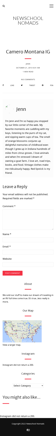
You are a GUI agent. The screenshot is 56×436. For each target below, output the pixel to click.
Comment (9, 206)
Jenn (28, 64)
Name (7, 234)
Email (7, 246)
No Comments (28, 79)
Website (7, 258)
